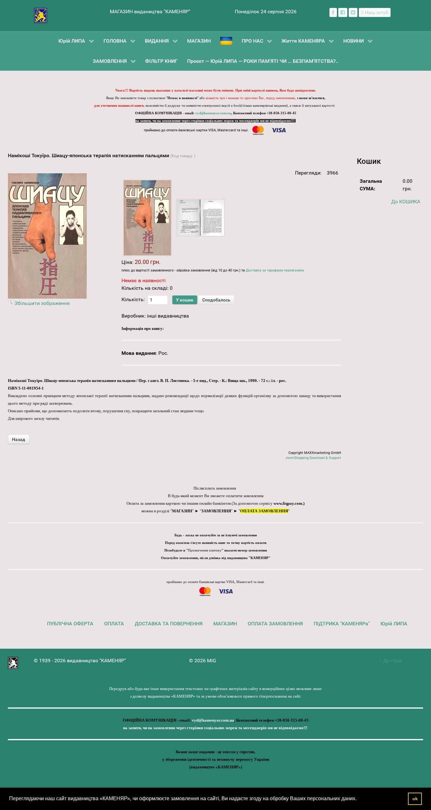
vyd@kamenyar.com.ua (213, 113)
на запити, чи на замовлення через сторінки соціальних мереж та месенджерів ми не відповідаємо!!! (215, 120)
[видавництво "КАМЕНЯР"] (40, 15)
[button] (359, 799)
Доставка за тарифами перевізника (275, 270)
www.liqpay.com (288, 503)
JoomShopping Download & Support (313, 458)
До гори (392, 661)
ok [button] (415, 798)
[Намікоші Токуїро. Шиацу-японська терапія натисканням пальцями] (147, 218)
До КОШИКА (405, 202)
